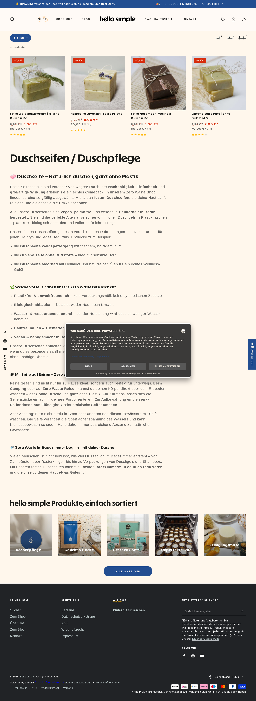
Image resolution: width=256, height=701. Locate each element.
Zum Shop (18, 616)
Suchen (16, 610)
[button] (12, 19)
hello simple (27, 676)
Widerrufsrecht (72, 629)
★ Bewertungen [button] (252, 354)
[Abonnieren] (243, 611)
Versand (67, 610)
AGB (65, 623)
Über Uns (17, 623)
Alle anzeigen (127, 571)
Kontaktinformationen (108, 682)
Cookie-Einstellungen (49, 682)
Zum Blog (17, 629)
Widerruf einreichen (129, 610)
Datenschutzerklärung (78, 616)
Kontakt (16, 636)
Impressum (69, 636)
